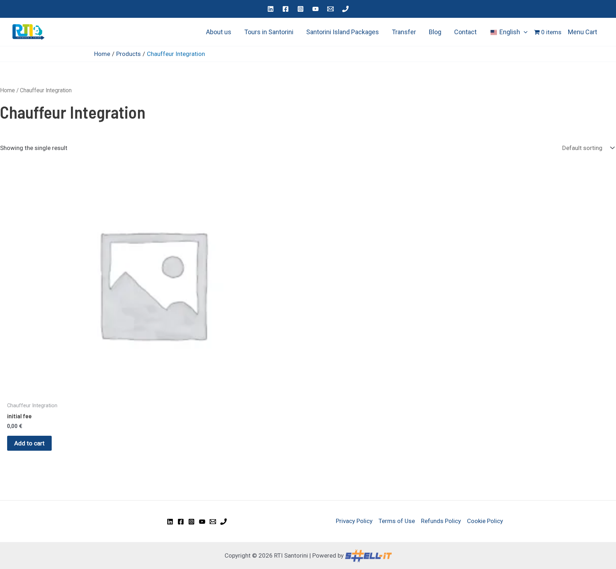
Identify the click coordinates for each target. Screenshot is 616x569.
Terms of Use (397, 520)
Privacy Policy (354, 520)
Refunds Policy (441, 520)
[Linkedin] (270, 9)
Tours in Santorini (268, 32)
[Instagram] (300, 9)
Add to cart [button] (29, 443)
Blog (435, 32)
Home (7, 90)
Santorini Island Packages (342, 32)
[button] (524, 32)
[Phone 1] (345, 9)
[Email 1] (330, 9)
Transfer (404, 32)
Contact (465, 32)
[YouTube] (315, 9)
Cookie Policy (485, 520)
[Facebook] (285, 9)
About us (218, 32)
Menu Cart (582, 32)
